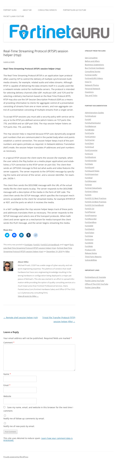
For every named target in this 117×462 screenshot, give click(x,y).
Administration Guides (94, 112)
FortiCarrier (90, 140)
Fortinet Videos (91, 191)
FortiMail (88, 177)
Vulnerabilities (91, 260)
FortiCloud (89, 147)
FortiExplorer (90, 157)
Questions (89, 92)
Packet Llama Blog (92, 287)
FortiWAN (89, 243)
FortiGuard (89, 167)
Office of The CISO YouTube (96, 284)
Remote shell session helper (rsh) (20, 317)
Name (7, 374)
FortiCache (89, 133)
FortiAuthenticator (93, 123)
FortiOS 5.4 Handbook (50, 244)
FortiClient (89, 143)
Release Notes (91, 253)
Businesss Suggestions (94, 64)
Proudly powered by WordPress (15, 457)
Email (6, 385)
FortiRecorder (91, 219)
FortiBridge (89, 129)
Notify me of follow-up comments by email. (24, 418)
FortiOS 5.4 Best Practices (95, 201)
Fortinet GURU (10, 10)
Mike (67, 251)
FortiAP (88, 119)
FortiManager (90, 181)
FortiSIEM (89, 225)
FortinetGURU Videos (94, 78)
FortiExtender (91, 160)
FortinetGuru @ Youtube (95, 277)
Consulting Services (47, 10)
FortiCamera (90, 136)
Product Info (90, 249)
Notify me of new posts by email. (19, 426)
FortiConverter (91, 150)
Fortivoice (89, 239)
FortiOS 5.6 (89, 208)
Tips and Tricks (91, 95)
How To (88, 81)
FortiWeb (89, 246)
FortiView (89, 236)
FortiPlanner (90, 212)
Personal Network (92, 88)
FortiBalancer (90, 126)
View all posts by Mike (28, 296)
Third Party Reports (93, 256)
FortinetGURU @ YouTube (74, 10)
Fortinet (88, 184)
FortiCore (89, 153)
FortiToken (89, 232)
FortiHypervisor (91, 174)
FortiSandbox (90, 222)
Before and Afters (92, 61)
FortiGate (28, 244)
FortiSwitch (89, 229)
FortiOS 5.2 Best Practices (95, 198)
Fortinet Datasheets (93, 188)
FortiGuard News (92, 171)
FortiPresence (91, 215)
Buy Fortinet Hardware (94, 68)
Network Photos (92, 85)
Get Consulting (91, 57)
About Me (27, 10)
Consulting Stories (92, 71)
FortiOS (36, 244)
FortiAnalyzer (90, 116)
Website (7, 396)
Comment (8, 342)
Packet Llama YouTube (13, 16)
